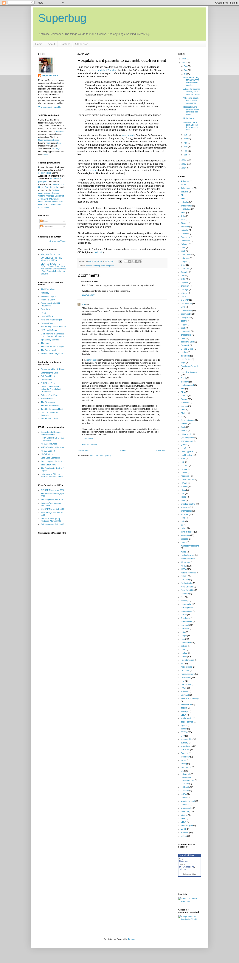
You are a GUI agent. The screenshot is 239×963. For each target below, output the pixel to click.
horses (184, 472)
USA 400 (185, 790)
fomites (184, 423)
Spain (183, 725)
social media (186, 718)
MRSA (184, 566)
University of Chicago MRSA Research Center (52, 475)
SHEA (183, 715)
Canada (184, 272)
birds (183, 247)
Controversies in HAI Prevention (50, 304)
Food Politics (46, 380)
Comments (48, 227)
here (48, 143)
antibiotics (185, 209)
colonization (186, 310)
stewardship (186, 739)
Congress (185, 317)
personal (185, 625)
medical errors (187, 555)
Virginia (184, 815)
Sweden (184, 753)
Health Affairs (47, 316)
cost (183, 328)
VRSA (183, 822)
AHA (183, 198)
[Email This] (126, 261)
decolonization (187, 342)
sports (184, 729)
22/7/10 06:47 (88, 438)
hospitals (110, 266)
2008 (184, 164)
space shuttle (187, 722)
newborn (185, 593)
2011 (184, 59)
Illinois (183, 497)
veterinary (185, 811)
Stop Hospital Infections (51, 461)
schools (184, 691)
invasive (184, 514)
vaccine (184, 798)
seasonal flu (186, 704)
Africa (183, 195)
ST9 (183, 736)
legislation (185, 535)
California (185, 268)
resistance (185, 677)
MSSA (184, 569)
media (183, 552)
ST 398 (184, 732)
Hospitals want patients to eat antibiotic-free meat (191, 110)
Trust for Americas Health (52, 409)
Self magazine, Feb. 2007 (52, 524)
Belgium (184, 244)
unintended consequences (187, 779)
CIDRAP (185, 300)
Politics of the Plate (49, 395)
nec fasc (185, 579)
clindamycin (186, 303)
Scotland (185, 695)
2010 (184, 62)
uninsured (185, 774)
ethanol (184, 395)
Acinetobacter (187, 188)
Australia (185, 227)
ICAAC (184, 483)
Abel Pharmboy (48, 289)
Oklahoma (185, 618)
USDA (184, 794)
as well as (60, 131)
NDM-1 (184, 576)
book (183, 251)
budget (184, 261)
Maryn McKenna (50, 75)
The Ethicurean (48, 402)
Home (38, 43)
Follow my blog (189, 874)
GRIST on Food (48, 383)
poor (183, 649)
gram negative (187, 437)
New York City (187, 590)
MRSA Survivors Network (52, 447)
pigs (183, 639)
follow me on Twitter (57, 241)
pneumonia (186, 642)
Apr (186, 143)
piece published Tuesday (103, 70)
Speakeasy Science (50, 340)
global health (186, 434)
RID (182, 681)
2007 (184, 168)
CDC (183, 279)
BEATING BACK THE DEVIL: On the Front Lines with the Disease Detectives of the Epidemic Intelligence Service (53, 269)
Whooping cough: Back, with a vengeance (191, 100)
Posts (45, 221)
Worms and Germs (49, 418)
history (184, 469)
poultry (184, 653)
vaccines (185, 804)
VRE (183, 818)
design (184, 352)
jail (182, 525)
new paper (127, 135)
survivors (185, 750)
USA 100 (185, 784)
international (186, 511)
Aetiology (45, 293)
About (51, 43)
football (184, 430)
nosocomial (186, 604)
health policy (186, 455)
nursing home (187, 607)
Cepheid (184, 282)
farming (97, 266)
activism (184, 192)
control (184, 321)
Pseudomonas (187, 660)
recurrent (185, 670)
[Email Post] (120, 261)
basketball (185, 240)
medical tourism (188, 559)
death (183, 338)
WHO (183, 829)
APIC (183, 213)
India (183, 500)
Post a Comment (89, 444)
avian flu (184, 230)
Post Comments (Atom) (100, 455)
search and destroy (190, 698)
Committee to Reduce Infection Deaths (50, 433)
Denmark (185, 345)
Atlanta (184, 223)
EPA (183, 389)
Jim (83, 304)
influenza (185, 507)
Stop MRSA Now (48, 465)
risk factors (186, 684)
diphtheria (185, 356)
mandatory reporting (190, 546)
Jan (186, 155)
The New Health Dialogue (52, 346)
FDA (183, 409)
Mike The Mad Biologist (51, 320)
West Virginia (187, 825)
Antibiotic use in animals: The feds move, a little (190, 126)
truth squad (186, 767)
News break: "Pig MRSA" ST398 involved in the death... (191, 81)
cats (183, 275)
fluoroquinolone (188, 420)
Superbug (62, 18)
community (186, 314)
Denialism (45, 309)
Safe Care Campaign (50, 458)
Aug (186, 70)
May (186, 139)
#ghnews (185, 181)
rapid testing (186, 667)
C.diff (183, 265)
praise (184, 656)
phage (184, 635)
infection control (188, 504)
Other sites (81, 43)
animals (89, 266)
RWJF (184, 688)
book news (186, 254)
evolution (185, 403)
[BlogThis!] (129, 261)
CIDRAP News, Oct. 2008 (52, 509)
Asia (183, 216)
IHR (182, 493)
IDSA (183, 490)
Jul (185, 74)
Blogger (131, 939)
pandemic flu (186, 622)
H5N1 (43, 313)
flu (182, 416)
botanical (185, 258)
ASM (183, 219)
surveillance (186, 746)
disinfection (186, 359)
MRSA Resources (49, 444)
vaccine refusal (188, 801)
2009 (184, 160)
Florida (184, 413)
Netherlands (186, 583)
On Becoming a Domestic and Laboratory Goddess (52, 335)
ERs (183, 392)
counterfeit (185, 331)
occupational (186, 611)
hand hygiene (187, 451)
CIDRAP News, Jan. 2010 (52, 490)
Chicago (184, 289)
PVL (183, 663)
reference (91, 360)
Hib (182, 462)
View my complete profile (49, 107)
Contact (65, 43)
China (183, 296)
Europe (184, 399)
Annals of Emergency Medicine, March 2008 (51, 519)
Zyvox (184, 836)
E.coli (183, 378)
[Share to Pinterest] (140, 261)
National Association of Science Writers (48, 193)
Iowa (183, 518)
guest (183, 444)
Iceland (184, 486)
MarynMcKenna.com (50, 254)
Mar (186, 147)
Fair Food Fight (48, 376)
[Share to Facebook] (137, 261)
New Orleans (187, 587)
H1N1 (183, 448)
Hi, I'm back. (189, 118)
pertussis (185, 628)
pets (183, 632)
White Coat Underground (52, 353)
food (103, 266)
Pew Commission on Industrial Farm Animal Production (51, 389)
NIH (182, 597)
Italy (183, 521)
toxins (183, 760)
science (182, 869)
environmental (187, 385)
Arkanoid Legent (48, 296)
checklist (185, 286)
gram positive (187, 441)
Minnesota (185, 562)
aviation (184, 233)
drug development (189, 372)
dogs (183, 363)
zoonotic (185, 832)
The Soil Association (50, 406)
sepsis (184, 708)
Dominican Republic (190, 366)
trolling (184, 764)
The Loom (45, 343)
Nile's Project (47, 454)
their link (98, 252)
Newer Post (83, 450)
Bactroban (185, 237)
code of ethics (45, 173)
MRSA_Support (48, 451)
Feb (186, 151)
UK (182, 771)
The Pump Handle (49, 350)
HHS (183, 458)
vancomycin (186, 808)
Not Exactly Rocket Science (53, 326)
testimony (93, 170)
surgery (184, 743)
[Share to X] (133, 261)
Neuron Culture (48, 323)
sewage (184, 711)
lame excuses (187, 532)
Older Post (161, 450)
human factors (187, 479)
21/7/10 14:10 (88, 295)
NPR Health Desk (49, 330)
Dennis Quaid (187, 349)
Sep (186, 66)
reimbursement (188, 674)
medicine (190, 867)
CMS (183, 307)
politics (184, 646)
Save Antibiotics (48, 398)
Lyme (183, 542)
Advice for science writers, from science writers (191, 91)
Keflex (184, 528)
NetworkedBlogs (186, 855)
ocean (184, 614)
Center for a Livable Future (53, 369)
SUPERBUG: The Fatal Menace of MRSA (51, 259)
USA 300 (185, 787)
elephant (185, 382)
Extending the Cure (49, 373)
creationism (186, 335)
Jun (186, 135)
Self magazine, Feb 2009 (52, 499)
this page (56, 148)
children (184, 293)
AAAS (183, 184)
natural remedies (188, 573)
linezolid (184, 539)
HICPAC (184, 465)
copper (184, 324)
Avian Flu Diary (48, 300)
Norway (184, 600)
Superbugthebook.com (48, 140)
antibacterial (186, 206)
